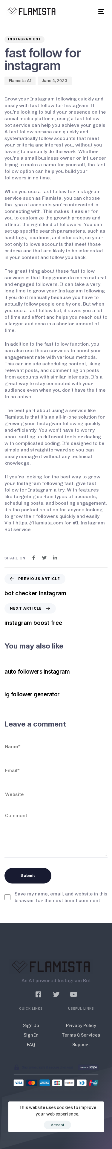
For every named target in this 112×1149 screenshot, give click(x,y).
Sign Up (31, 1025)
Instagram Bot (24, 39)
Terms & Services (81, 1035)
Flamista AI (20, 80)
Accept (57, 1124)
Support (81, 1044)
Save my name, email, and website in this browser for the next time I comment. (61, 897)
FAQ (31, 1044)
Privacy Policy (81, 1025)
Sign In (31, 1035)
